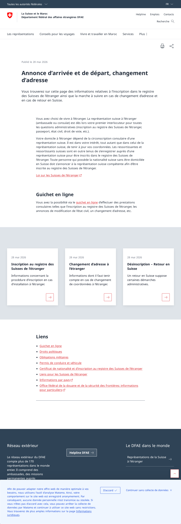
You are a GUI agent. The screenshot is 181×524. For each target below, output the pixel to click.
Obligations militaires (54, 357)
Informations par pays (55, 380)
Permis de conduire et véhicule (60, 363)
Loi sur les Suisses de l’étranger (57, 175)
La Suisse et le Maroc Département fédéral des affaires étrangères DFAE (52, 15)
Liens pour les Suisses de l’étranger (63, 374)
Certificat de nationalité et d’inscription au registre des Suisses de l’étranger (91, 369)
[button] (20, 34)
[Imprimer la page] (162, 46)
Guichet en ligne (51, 346)
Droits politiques (51, 352)
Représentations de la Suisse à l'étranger (146, 459)
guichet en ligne (87, 202)
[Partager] (171, 46)
